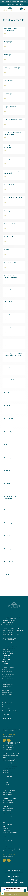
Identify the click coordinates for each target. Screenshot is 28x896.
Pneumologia (8, 458)
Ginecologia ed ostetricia (12, 263)
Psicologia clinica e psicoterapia (10, 498)
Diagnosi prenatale (10, 107)
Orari (3, 705)
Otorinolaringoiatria (10, 432)
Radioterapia (8, 510)
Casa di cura (7, 653)
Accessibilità (5, 661)
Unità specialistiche (7, 677)
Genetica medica (9, 237)
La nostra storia (6, 655)
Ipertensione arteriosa (11, 315)
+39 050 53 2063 (9, 731)
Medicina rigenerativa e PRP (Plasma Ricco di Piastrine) (13, 354)
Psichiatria (7, 484)
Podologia (7, 471)
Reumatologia (8, 523)
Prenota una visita (14, 871)
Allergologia (8, 42)
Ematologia (7, 159)
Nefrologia (7, 367)
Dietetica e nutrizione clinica (13, 120)
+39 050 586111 (13, 1)
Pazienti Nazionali (6, 687)
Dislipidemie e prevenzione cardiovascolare (12, 133)
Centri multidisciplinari (7, 679)
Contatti (9, 4)
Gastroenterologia (9, 224)
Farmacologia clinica (10, 185)
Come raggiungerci (7, 624)
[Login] (22, 9)
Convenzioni (5, 663)
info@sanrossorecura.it (8, 736)
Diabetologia (8, 94)
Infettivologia (8, 302)
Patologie (6, 690)
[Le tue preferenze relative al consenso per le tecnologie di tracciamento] (2, 893)
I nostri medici (8, 667)
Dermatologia (8, 81)
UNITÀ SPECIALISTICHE (12, 17)
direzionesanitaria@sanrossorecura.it (12, 642)
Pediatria (7, 445)
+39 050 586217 (5, 1)
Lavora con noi (6, 709)
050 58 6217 (14, 877)
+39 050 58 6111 (9, 729)
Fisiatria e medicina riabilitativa (13, 198)
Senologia (7, 536)
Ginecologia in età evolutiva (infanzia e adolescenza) (12, 276)
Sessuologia (8, 549)
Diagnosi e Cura (9, 675)
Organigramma (5, 657)
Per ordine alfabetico (7, 694)
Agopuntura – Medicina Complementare (11, 29)
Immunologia (8, 289)
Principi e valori (6, 659)
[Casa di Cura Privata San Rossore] (7, 8)
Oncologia (7, 406)
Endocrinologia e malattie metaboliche (12, 172)
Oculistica (7, 393)
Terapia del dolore (10, 562)
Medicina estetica (9, 328)
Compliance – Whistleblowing (9, 711)
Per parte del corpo (7, 692)
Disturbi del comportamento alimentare (13, 146)
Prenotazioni (15, 4)
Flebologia (7, 211)
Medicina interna (9, 341)
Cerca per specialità (7, 671)
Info (6, 4)
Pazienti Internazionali (7, 685)
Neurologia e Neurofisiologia (13, 380)
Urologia (6, 575)
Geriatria (6, 250)
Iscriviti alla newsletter (21, 1)
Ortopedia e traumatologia (12, 419)
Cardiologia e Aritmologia (12, 68)
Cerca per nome (6, 669)
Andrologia (7, 55)
